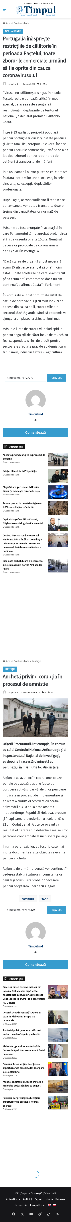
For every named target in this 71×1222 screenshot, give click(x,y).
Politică (27, 1199)
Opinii (38, 1199)
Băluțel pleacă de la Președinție (20, 471)
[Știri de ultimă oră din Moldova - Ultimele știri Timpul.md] (35, 9)
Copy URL (57, 377)
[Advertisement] (35, 615)
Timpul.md (12, 84)
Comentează (35, 432)
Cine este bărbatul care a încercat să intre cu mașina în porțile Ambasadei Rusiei (23, 564)
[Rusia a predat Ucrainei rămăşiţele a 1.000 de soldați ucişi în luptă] (58, 508)
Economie (21, 1205)
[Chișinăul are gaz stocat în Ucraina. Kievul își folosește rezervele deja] (58, 492)
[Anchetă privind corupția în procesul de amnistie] (58, 459)
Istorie (49, 1199)
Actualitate (22, 23)
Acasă (9, 23)
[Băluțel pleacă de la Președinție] (58, 476)
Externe (60, 1199)
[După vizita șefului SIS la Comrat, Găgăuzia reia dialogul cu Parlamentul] (58, 524)
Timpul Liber (38, 1205)
